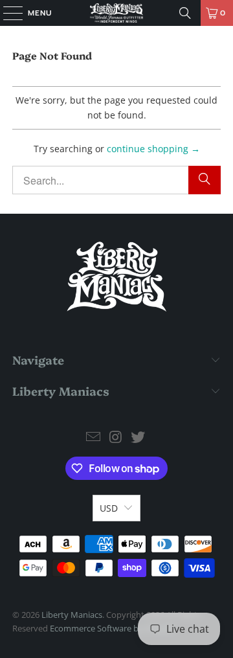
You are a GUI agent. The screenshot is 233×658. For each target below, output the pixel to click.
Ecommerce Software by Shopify (112, 628)
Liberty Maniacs (71, 614)
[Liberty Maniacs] (116, 13)
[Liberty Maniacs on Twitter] (138, 437)
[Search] (185, 13)
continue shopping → (153, 148)
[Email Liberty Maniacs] (93, 437)
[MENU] (6, 13)
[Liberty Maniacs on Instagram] (116, 437)
